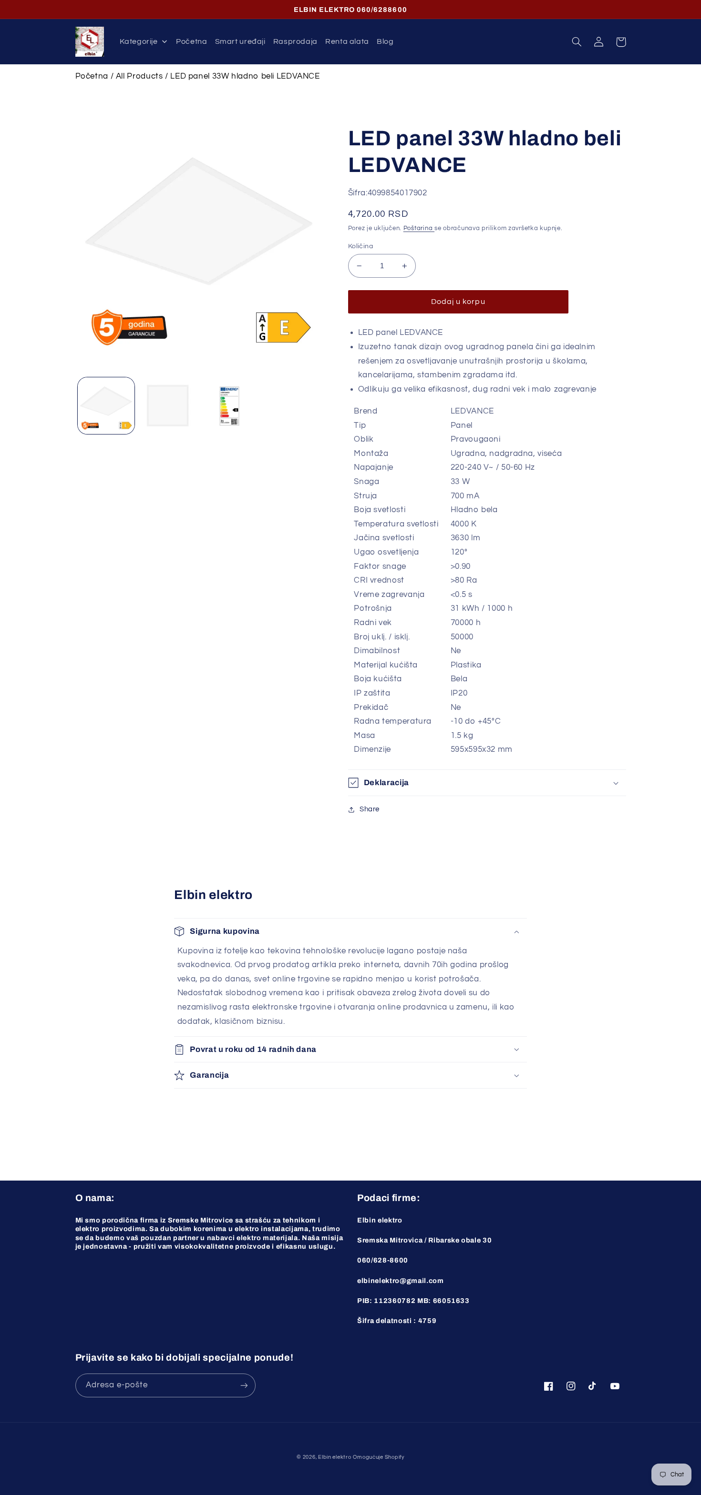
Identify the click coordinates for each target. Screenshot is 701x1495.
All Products (139, 76)
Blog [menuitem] (385, 41)
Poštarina (418, 228)
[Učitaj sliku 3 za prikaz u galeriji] (229, 405)
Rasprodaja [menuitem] (295, 41)
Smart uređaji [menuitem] (240, 41)
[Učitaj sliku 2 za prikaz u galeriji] (167, 405)
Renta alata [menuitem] (347, 41)
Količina (360, 246)
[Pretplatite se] (244, 1385)
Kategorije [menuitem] (138, 41)
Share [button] (370, 809)
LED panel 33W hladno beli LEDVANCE (245, 76)
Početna (91, 76)
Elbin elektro (334, 1457)
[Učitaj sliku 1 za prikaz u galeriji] (106, 405)
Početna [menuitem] (191, 41)
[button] (577, 42)
